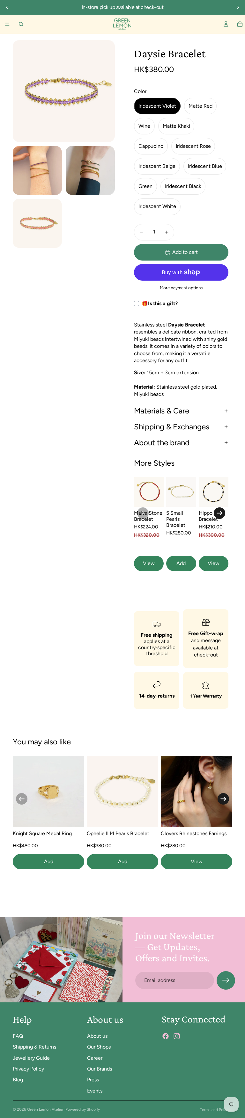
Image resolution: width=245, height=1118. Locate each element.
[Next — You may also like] (223, 799)
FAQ (18, 1036)
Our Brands (99, 1069)
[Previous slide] (7, 7)
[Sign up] (226, 980)
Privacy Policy (28, 1069)
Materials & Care (161, 410)
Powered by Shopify (82, 1109)
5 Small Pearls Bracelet (175, 519)
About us (97, 1036)
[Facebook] (165, 1036)
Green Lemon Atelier (45, 1109)
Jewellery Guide (31, 1058)
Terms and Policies (216, 1109)
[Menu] (7, 24)
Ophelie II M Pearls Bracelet (118, 833)
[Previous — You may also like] (21, 799)
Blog (18, 1080)
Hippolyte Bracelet (210, 516)
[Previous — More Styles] (143, 513)
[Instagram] (177, 1036)
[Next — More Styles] (219, 513)
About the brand (161, 442)
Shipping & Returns (34, 1047)
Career (94, 1058)
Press (93, 1080)
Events (94, 1091)
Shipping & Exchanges (171, 426)
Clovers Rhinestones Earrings (193, 833)
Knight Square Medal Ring (42, 833)
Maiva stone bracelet (148, 516)
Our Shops (99, 1047)
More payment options (181, 287)
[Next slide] (238, 7)
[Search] (21, 24)
